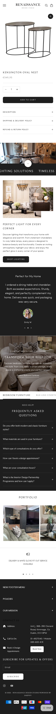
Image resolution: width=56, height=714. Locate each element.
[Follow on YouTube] (11, 685)
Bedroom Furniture (16, 395)
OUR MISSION (28, 610)
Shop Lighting (16, 259)
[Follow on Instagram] (4, 685)
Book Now (37, 649)
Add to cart (28, 100)
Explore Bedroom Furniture (28, 376)
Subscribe (13, 677)
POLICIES (28, 599)
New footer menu (28, 587)
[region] (28, 560)
